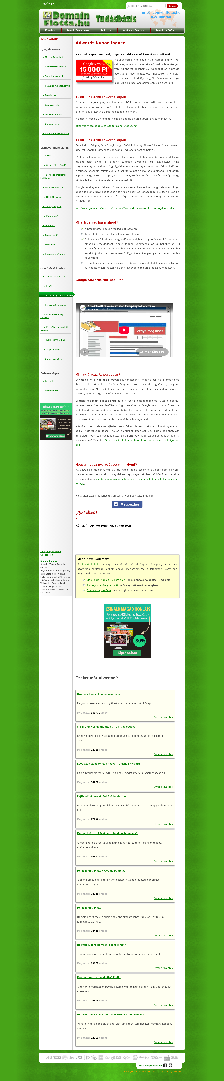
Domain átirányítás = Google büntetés (101, 870)
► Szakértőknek (50, 105)
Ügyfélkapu (48, 3)
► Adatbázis (48, 225)
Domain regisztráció (99, 590)
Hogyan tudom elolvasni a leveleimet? (101, 945)
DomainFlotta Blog (170, 1065)
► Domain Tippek (51, 124)
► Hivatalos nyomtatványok (56, 86)
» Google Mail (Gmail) (55, 165)
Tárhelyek (106, 30)
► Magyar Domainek (52, 57)
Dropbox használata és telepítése (98, 694)
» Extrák (48, 286)
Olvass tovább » (163, 717)
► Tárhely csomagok (53, 76)
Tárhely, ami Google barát (102, 585)
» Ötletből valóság (53, 197)
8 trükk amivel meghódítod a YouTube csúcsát (106, 726)
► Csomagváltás (50, 235)
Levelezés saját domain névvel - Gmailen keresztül (109, 763)
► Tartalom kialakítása (53, 276)
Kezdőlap (50, 30)
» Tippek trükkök (52, 349)
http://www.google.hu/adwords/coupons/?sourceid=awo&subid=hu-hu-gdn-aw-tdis (125, 208)
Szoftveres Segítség (133, 30)
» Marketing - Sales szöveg (59, 295)
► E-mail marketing (52, 359)
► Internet (47, 381)
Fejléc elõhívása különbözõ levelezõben (102, 796)
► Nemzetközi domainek (54, 67)
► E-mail (47, 155)
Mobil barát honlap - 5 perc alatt (106, 580)
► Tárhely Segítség (52, 206)
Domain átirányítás (89, 907)
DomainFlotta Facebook (165, 1065)
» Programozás (51, 216)
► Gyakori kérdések (52, 114)
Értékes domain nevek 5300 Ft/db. (99, 977)
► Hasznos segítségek (53, 254)
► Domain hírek (50, 390)
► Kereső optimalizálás (54, 305)
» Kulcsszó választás (54, 340)
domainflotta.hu (91, 564)
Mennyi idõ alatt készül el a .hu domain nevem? (107, 833)
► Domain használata (53, 187)
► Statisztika (48, 244)
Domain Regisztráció (78, 30)
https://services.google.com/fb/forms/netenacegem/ (106, 126)
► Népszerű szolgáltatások (55, 133)
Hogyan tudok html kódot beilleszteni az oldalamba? (110, 1014)
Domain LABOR (164, 30)
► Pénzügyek (49, 95)
